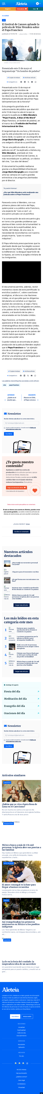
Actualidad (5, 16)
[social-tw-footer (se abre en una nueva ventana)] (23, 1063)
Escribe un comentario (21, 532)
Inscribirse (9, 434)
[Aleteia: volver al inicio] (21, 4)
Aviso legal (21, 1080)
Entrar (28, 524)
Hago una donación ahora (15, 488)
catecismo (7, 782)
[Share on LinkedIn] (25, 82)
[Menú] (8, 3)
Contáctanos (22, 1084)
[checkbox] (4, 427)
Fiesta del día (12, 691)
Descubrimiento (21, 1036)
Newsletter (21, 1044)
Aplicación (21, 1047)
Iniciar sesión (27, 1016)
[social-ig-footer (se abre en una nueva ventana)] (27, 1063)
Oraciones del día (14, 713)
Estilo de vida (22, 1033)
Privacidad (21, 1087)
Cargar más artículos (21, 605)
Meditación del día (15, 698)
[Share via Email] (32, 82)
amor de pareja (8, 863)
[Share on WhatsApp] (35, 82)
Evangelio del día (14, 706)
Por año (21, 1056)
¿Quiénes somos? (21, 1077)
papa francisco (14, 385)
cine (4, 385)
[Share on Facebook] (21, 82)
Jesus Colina (23, 34)
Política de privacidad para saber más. (21, 428)
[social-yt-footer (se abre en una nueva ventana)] (16, 1063)
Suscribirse (15, 1016)
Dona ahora (20, 9)
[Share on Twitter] (28, 82)
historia (6, 900)
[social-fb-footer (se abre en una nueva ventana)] (19, 1063)
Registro (8, 9)
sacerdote (7, 940)
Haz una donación (21, 1073)
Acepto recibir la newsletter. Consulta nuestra (21, 428)
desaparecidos (8, 823)
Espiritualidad (21, 1030)
